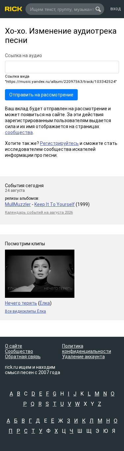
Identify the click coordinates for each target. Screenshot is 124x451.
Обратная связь (23, 356)
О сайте (13, 346)
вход (115, 8)
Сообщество (19, 351)
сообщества (19, 132)
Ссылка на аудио (23, 55)
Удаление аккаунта (83, 356)
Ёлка (45, 303)
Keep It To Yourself (54, 204)
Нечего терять (21, 303)
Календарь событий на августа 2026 (39, 212)
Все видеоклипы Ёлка (25, 311)
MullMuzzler (18, 204)
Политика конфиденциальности (86, 348)
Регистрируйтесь (59, 143)
